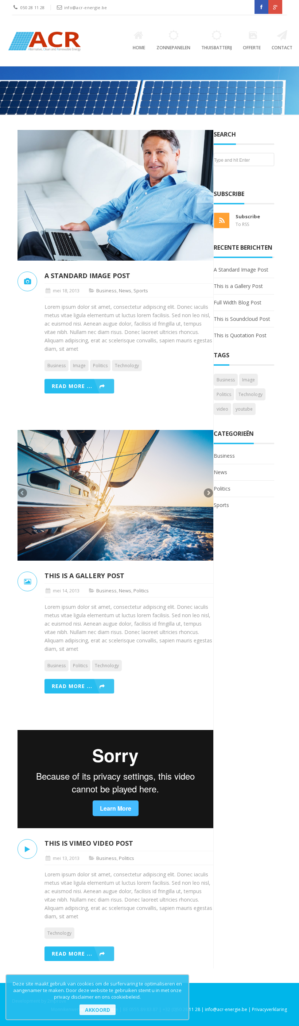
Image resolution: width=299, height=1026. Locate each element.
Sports (140, 290)
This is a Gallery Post (238, 286)
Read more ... (72, 386)
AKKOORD (97, 1009)
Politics (100, 365)
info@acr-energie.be (85, 7)
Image (79, 365)
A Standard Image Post (241, 269)
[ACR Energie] (45, 41)
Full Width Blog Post (237, 302)
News (125, 290)
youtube (244, 409)
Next (207, 493)
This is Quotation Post (240, 335)
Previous (23, 493)
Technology (127, 365)
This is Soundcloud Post (242, 318)
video (222, 409)
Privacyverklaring (269, 1009)
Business (106, 290)
